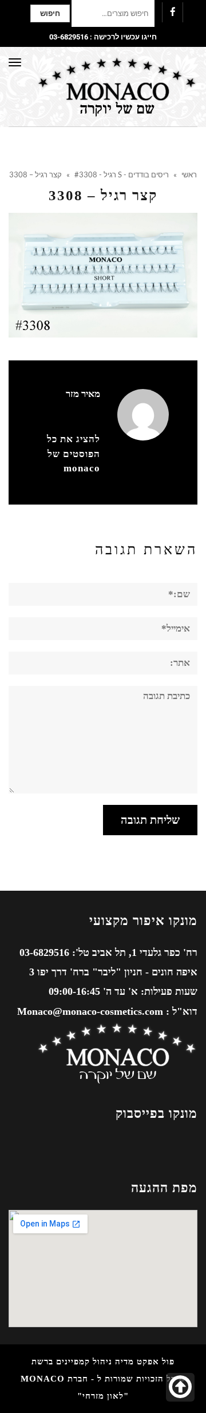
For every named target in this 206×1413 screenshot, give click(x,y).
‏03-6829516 (68, 37)
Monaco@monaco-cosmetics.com (90, 1011)
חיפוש (50, 13)
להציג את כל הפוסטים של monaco (73, 454)
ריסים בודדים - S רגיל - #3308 (121, 174)
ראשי (189, 174)
